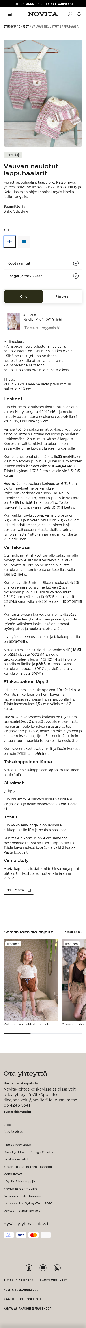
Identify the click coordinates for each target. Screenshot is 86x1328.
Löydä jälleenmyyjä (19, 1181)
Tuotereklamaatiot (17, 1112)
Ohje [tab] (23, 296)
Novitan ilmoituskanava (22, 1196)
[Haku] (70, 13)
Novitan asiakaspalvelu (21, 1083)
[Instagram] (57, 1267)
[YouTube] (43, 1267)
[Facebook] (28, 1267)
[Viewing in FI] (10, 242)
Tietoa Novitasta (17, 1144)
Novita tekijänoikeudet (22, 1289)
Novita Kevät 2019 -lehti (43, 320)
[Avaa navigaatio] (10, 13)
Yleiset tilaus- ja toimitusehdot (28, 1166)
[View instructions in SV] (24, 242)
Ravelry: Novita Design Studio (28, 1152)
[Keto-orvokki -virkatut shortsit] (31, 982)
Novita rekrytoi (16, 1159)
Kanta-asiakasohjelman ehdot (27, 1308)
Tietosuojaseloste (18, 1280)
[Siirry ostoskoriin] (78, 13)
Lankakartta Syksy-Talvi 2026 (28, 1203)
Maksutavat (13, 1174)
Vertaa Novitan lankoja (22, 1210)
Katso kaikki (73, 932)
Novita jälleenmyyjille (20, 1188)
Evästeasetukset (53, 1280)
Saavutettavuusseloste (23, 1299)
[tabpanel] (43, 601)
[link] (43, 321)
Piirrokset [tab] (62, 296)
